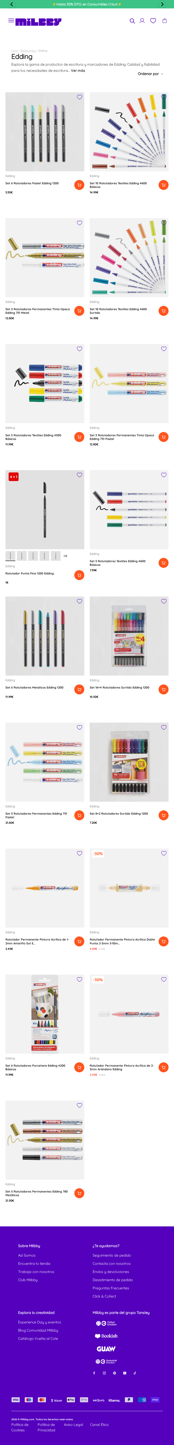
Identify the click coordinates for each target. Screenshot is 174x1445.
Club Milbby (28, 1280)
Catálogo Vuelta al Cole (38, 1338)
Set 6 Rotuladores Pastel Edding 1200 (32, 183)
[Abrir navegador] (11, 20)
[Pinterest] (114, 1372)
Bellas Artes (28, 50)
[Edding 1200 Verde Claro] (56, 556)
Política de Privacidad (46, 1427)
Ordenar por (149, 73)
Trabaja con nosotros (36, 1271)
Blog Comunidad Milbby (38, 1330)
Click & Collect (104, 1296)
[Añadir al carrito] (79, 185)
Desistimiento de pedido (113, 1280)
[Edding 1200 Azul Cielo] (44, 556)
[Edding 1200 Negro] (10, 556)
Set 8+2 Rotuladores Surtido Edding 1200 (119, 813)
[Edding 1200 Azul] (33, 556)
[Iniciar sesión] (142, 20)
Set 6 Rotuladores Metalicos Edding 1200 (34, 687)
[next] (162, 4)
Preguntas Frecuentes (111, 1288)
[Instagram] (104, 1372)
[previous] (12, 4)
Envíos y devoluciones (111, 1271)
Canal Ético (99, 1424)
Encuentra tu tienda (34, 1263)
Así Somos (27, 1255)
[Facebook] (94, 1372)
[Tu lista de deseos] (153, 20)
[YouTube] (124, 1372)
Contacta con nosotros (112, 1263)
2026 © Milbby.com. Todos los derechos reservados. (42, 1419)
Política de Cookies (20, 1427)
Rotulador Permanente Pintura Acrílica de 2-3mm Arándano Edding (122, 1067)
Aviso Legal (73, 1424)
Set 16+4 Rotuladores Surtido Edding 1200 (119, 687)
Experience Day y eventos (39, 1322)
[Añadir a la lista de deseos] (79, 97)
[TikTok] (134, 1372)
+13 (65, 556)
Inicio (14, 50)
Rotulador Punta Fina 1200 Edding (29, 573)
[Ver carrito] (164, 20)
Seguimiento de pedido (112, 1255)
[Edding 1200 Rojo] (22, 556)
